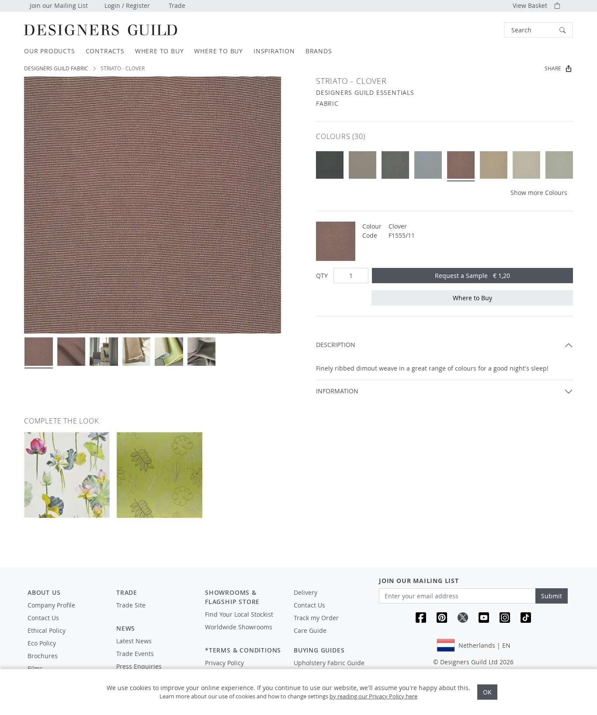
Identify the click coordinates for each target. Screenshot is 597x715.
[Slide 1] (38, 351)
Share (553, 68)
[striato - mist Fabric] (526, 165)
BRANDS (318, 51)
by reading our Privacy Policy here (373, 696)
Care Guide (310, 630)
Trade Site (131, 605)
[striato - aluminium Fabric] (428, 165)
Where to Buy (472, 298)
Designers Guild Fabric (56, 68)
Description (335, 344)
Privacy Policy (224, 663)
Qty (322, 275)
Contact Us (43, 618)
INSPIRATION (274, 51)
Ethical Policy (47, 630)
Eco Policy (42, 643)
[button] (538, 30)
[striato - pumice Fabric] (493, 165)
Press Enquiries (139, 666)
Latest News (134, 641)
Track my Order (316, 618)
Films (35, 668)
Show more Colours (538, 192)
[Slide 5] (169, 351)
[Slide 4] (136, 351)
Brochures (43, 656)
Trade (177, 5)
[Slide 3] (103, 351)
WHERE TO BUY (159, 51)
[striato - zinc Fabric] (559, 165)
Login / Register (127, 5)
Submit (551, 596)
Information (337, 391)
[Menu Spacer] (154, 613)
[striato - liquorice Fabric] (362, 165)
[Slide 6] (201, 351)
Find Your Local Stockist (239, 614)
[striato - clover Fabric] (461, 165)
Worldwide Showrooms (238, 627)
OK (487, 692)
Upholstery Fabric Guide (329, 663)
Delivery (305, 592)
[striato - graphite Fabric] (395, 165)
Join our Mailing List (59, 5)
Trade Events (135, 653)
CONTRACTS (105, 51)
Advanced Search (484, 30)
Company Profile (51, 605)
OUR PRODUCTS (49, 51)
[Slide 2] (71, 351)
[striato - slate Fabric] (330, 165)
